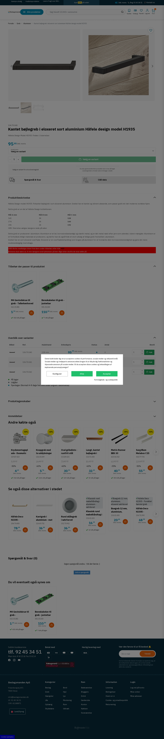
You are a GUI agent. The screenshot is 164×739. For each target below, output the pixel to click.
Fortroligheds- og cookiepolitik (106, 380)
